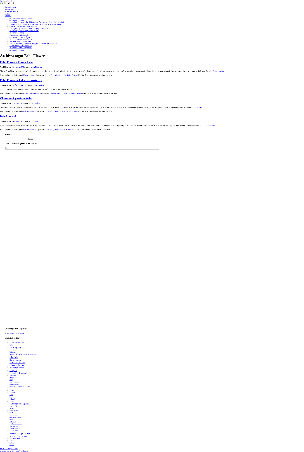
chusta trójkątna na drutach (17, 367)
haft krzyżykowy (14, 384)
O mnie (7, 14)
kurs (11, 395)
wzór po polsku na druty (19, 436)
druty (52, 111)
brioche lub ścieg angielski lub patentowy (23, 354)
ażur (11, 345)
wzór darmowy (14, 430)
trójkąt (11, 419)
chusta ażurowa (15, 360)
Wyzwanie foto (14, 426)
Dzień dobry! (8, 116)
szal (11, 412)
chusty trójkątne (35, 93)
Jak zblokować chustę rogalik (21, 41)
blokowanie (13, 352)
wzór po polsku (20, 433)
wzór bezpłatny (15, 428)
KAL (11, 388)
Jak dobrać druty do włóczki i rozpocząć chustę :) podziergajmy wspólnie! (37, 22)
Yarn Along (14, 440)
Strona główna (10, 7)
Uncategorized (28, 75)
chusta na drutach (17, 362)
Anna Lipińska (36, 67)
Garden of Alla (71, 111)
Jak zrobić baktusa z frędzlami (21, 48)
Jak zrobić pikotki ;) (17, 33)
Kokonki (13, 392)
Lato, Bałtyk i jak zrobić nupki (21, 39)
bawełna (13, 350)
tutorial (13, 421)
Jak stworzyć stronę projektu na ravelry (24, 31)
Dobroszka (13, 375)
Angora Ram (49, 75)
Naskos (12, 401)
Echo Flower (72, 75)
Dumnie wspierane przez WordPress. (14, 451)
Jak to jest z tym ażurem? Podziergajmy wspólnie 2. (29, 29)
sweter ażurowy (14, 410)
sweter (12, 408)
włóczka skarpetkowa (16, 438)
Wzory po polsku (11, 11)
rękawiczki (13, 406)
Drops (12, 378)
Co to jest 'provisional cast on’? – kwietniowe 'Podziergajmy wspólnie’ (36, 24)
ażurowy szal (15, 347)
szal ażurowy (14, 415)
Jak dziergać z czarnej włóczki (21, 18)
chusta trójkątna (17, 365)
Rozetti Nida (70, 129)
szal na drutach (15, 417)
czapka (63, 75)
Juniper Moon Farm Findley (20, 386)
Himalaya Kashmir (75, 93)
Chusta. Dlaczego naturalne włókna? (23, 26)
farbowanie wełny (15, 382)
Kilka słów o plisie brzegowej (21, 46)
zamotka (12, 445)
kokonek (12, 390)
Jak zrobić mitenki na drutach (20, 37)
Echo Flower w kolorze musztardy (21, 80)
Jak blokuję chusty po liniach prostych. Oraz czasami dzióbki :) (33, 43)
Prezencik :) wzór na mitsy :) (20, 35)
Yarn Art (12, 443)
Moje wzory (9, 9)
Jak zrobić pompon (17, 20)
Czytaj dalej (218, 71)
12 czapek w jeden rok (17, 342)
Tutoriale (8, 16)
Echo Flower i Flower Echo (16, 62)
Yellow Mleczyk (6, 1)
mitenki (13, 399)
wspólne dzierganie (16, 424)
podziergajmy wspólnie (20, 404)
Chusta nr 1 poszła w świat (16, 98)
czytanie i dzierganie (19, 373)
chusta (57, 75)
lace (11, 397)
